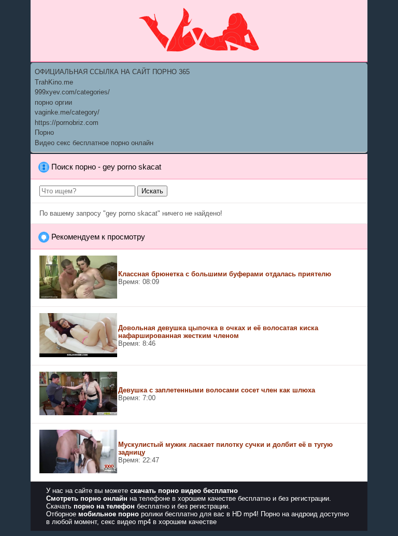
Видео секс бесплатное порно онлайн (94, 143)
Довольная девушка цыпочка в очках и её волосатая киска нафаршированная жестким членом (218, 332)
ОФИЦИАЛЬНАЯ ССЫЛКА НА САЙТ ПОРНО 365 (112, 72)
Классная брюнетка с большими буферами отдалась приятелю (224, 274)
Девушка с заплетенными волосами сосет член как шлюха (216, 390)
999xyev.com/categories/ (72, 92)
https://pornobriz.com (66, 122)
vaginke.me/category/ (67, 112)
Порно (44, 132)
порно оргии (53, 102)
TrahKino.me (54, 82)
